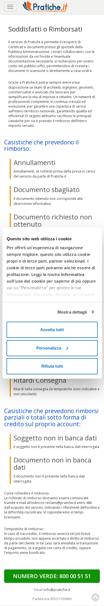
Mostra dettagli (72, 312)
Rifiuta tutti (52, 366)
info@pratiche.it (57, 589)
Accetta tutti (52, 329)
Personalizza (48, 348)
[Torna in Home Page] (46, 5)
